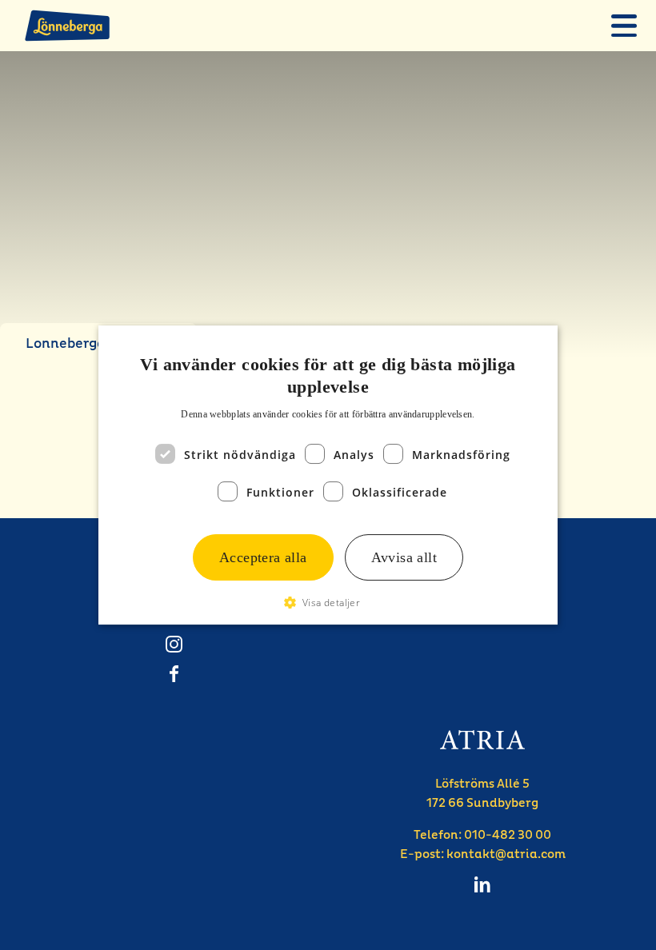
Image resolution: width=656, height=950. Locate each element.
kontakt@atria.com (506, 854)
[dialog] (328, 475)
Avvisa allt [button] (404, 557)
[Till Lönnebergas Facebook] (173, 673)
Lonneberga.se (75, 343)
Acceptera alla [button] (263, 557)
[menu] (624, 25)
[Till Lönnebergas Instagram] (173, 644)
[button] (328, 603)
